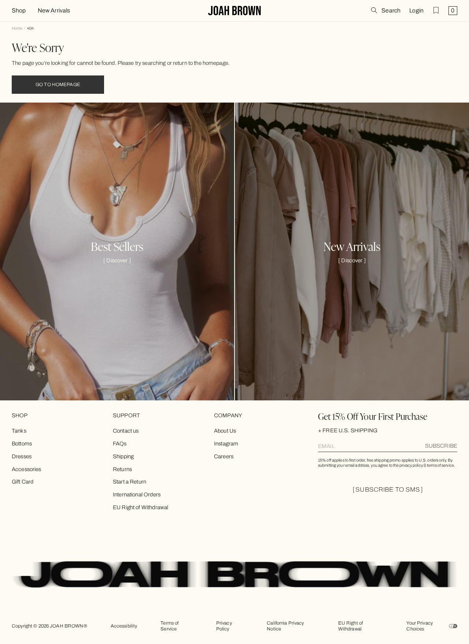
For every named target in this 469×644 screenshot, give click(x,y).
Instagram (226, 444)
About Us (225, 431)
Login (416, 11)
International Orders (136, 494)
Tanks (19, 431)
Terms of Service (169, 626)
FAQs (120, 444)
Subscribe (441, 446)
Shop (19, 11)
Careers (223, 456)
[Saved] (436, 10)
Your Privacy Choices (419, 626)
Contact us (126, 431)
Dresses (22, 456)
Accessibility (124, 626)
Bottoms (22, 444)
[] (117, 260)
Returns (122, 469)
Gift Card (22, 482)
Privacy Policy (224, 626)
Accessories (26, 469)
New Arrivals (54, 11)
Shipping (123, 456)
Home (17, 28)
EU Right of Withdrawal (140, 507)
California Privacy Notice (285, 626)
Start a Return (129, 482)
